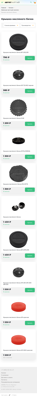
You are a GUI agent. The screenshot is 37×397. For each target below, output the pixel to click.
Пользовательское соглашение (10, 382)
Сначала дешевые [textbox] (10, 25)
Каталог (11, 7)
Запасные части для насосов (10, 10)
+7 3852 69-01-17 (7, 370)
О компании (4, 375)
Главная (3, 7)
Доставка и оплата (6, 377)
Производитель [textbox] (26, 25)
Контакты (4, 379)
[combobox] (11, 25)
